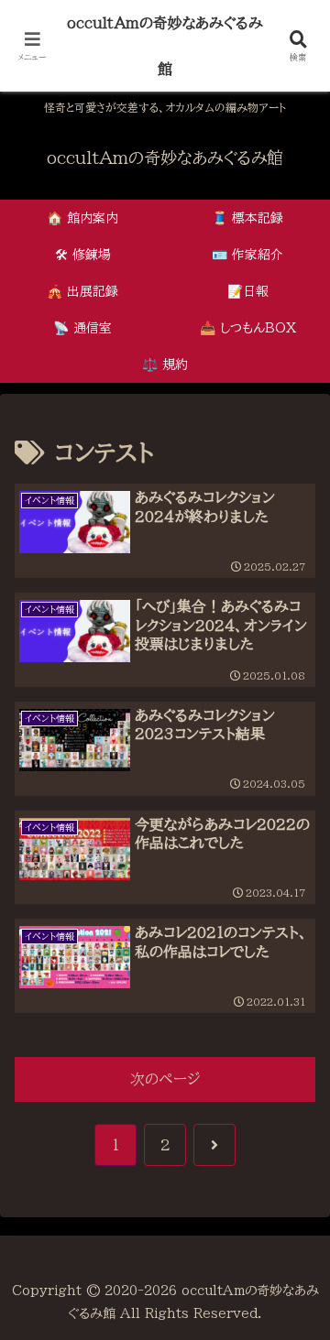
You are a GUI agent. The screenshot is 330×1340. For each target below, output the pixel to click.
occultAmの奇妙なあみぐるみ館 (165, 46)
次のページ (165, 1079)
